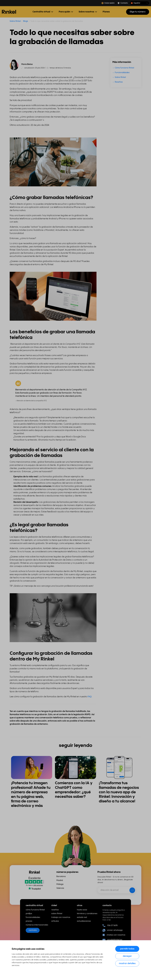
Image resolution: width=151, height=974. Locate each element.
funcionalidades (33, 917)
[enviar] (131, 891)
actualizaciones (84, 921)
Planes (106, 12)
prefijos (29, 914)
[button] (139, 3)
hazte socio (82, 910)
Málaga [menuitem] (59, 884)
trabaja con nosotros (60, 917)
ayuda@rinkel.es (114, 940)
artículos (55, 921)
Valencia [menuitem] (60, 888)
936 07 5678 (112, 926)
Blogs (25, 21)
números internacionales (37, 925)
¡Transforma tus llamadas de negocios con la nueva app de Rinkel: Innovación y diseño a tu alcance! (119, 792)
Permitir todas (127, 949)
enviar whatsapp (115, 930)
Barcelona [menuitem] (61, 877)
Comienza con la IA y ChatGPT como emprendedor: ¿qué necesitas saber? (73, 790)
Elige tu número (137, 12)
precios (29, 921)
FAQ (90, 697)
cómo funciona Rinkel (35, 910)
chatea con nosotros (116, 935)
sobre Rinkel (56, 914)
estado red (82, 917)
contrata (33, 930)
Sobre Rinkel (15, 21)
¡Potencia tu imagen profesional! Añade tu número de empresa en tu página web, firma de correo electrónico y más (30, 794)
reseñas (55, 910)
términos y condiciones (87, 914)
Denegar (127, 956)
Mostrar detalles (127, 963)
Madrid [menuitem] (59, 880)
